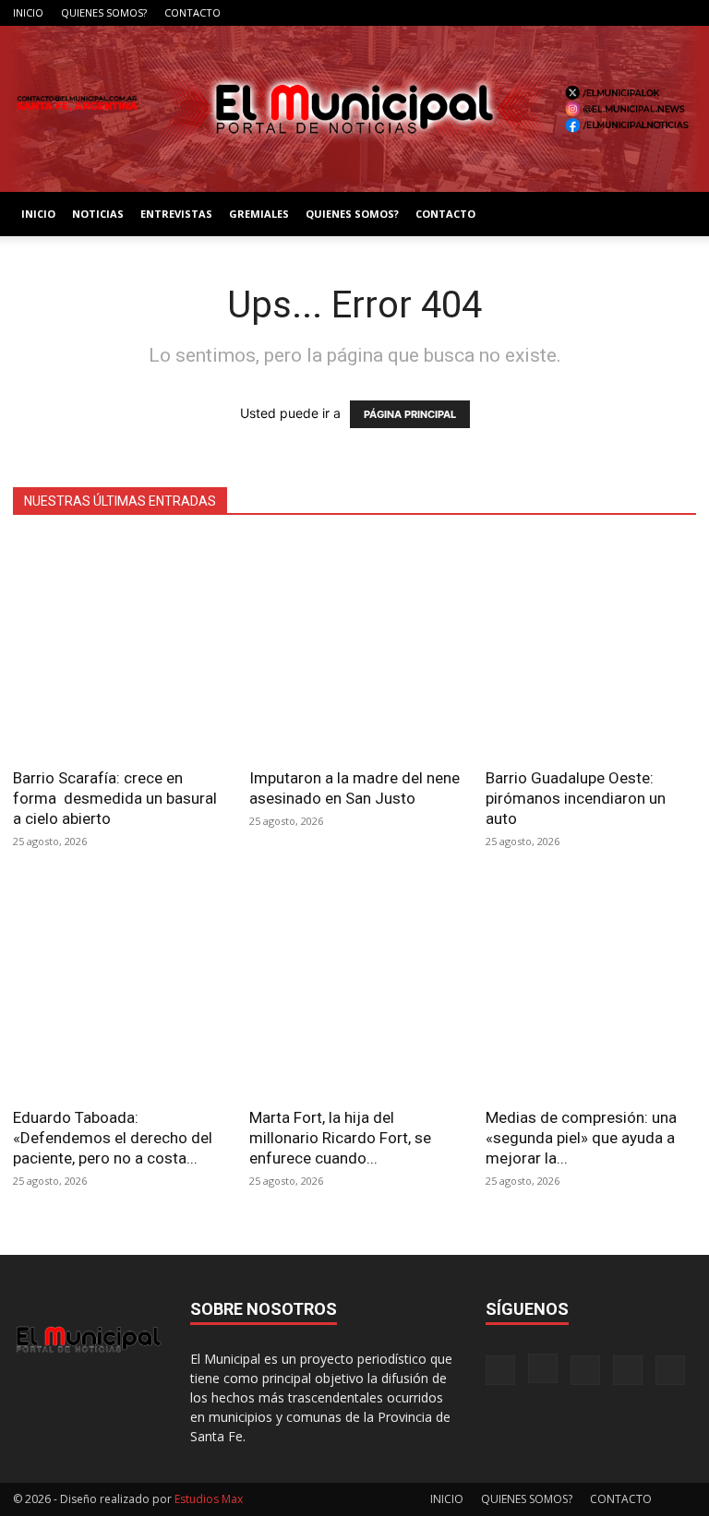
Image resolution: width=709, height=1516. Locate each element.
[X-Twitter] (652, 13)
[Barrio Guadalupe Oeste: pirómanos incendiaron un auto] (591, 647)
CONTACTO (192, 12)
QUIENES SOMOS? (104, 12)
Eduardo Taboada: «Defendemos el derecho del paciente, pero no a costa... (112, 1137)
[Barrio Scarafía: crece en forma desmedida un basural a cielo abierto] (118, 647)
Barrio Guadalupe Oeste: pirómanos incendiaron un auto (576, 798)
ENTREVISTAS (176, 214)
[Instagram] (591, 13)
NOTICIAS (98, 214)
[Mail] (621, 13)
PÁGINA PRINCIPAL (410, 414)
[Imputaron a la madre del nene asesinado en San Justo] (354, 647)
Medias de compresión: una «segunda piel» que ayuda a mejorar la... (581, 1137)
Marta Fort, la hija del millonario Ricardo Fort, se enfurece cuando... (340, 1137)
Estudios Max (208, 1499)
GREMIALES (259, 214)
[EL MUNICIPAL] (354, 109)
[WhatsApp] (682, 13)
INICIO (28, 12)
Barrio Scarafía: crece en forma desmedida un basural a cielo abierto (115, 798)
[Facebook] (560, 13)
